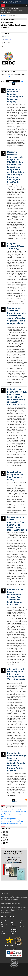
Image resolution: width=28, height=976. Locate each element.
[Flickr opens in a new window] (14, 916)
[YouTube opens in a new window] (8, 916)
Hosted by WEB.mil (13, 949)
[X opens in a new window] (5, 916)
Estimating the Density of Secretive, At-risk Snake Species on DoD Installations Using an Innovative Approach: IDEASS (17, 397)
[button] (13, 2)
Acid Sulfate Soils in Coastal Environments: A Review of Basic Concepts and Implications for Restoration (16, 597)
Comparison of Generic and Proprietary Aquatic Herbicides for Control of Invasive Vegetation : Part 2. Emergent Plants (16, 316)
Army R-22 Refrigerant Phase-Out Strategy (16, 246)
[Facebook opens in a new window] (2, 916)
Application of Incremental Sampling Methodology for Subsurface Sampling (15, 95)
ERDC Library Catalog (9, 76)
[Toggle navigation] (26, 5)
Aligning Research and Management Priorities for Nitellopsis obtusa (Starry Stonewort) (16, 674)
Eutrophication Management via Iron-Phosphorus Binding (15, 476)
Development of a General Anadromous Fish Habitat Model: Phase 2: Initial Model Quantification (17, 523)
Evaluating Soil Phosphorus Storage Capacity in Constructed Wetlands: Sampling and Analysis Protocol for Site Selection (16, 762)
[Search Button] (23, 5)
